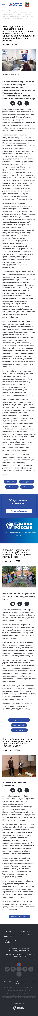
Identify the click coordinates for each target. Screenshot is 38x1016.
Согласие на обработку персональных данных (19, 997)
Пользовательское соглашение (19, 990)
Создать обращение (19, 511)
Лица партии (25, 931)
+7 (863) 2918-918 (19, 950)
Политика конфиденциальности (19, 992)
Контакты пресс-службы (10, 941)
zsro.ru (4, 475)
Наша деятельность (17, 11)
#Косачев (10, 482)
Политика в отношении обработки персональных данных (19, 994)
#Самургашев (27, 482)
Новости (30, 11)
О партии (7, 931)
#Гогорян (11, 487)
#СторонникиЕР (19, 730)
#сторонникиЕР (19, 725)
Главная (5, 11)
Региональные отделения (9, 936)
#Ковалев (27, 487)
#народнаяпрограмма (19, 720)
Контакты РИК (26, 935)
